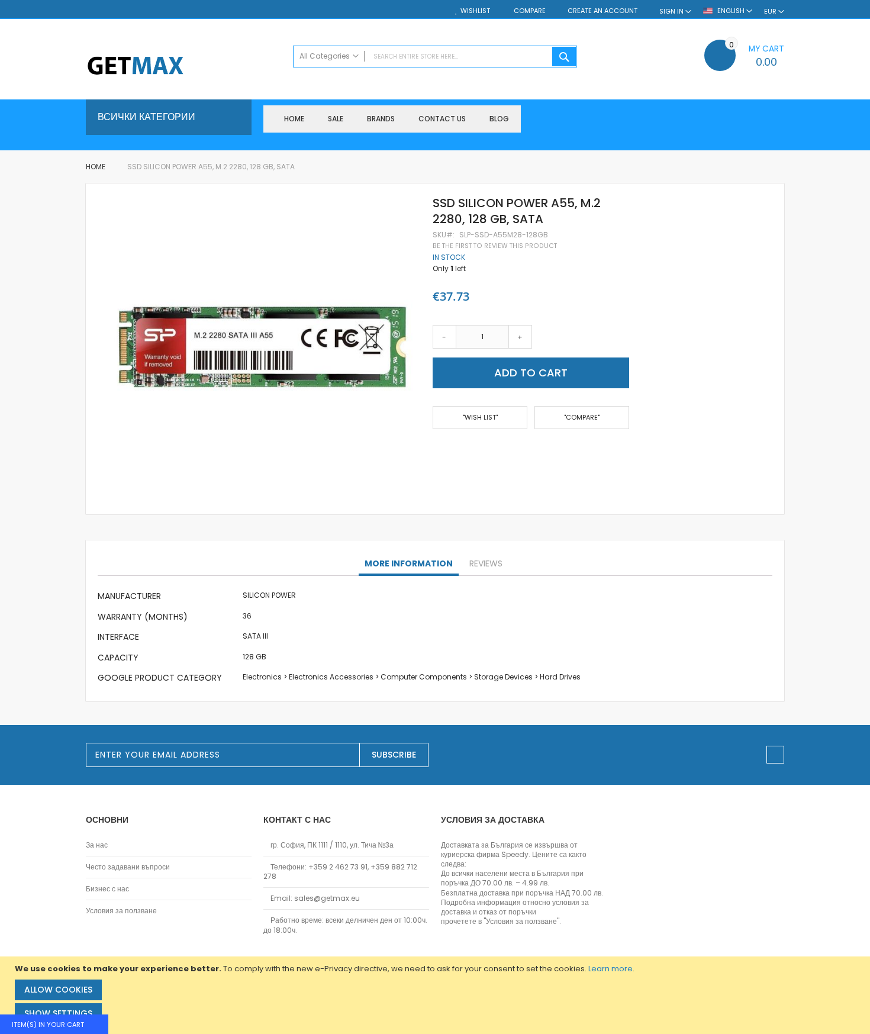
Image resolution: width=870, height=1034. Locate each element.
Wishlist (475, 11)
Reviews (485, 563)
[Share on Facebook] (437, 452)
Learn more (610, 968)
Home (95, 167)
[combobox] (435, 56)
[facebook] (775, 755)
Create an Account (602, 11)
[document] (436, 995)
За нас (97, 845)
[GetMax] (183, 67)
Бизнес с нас (107, 889)
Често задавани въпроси (128, 867)
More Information (409, 563)
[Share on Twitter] (456, 452)
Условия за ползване (121, 911)
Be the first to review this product (495, 245)
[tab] (409, 564)
